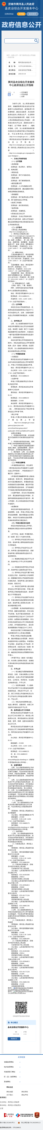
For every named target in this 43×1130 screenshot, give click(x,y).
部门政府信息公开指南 (28, 55)
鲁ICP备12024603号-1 (7, 1122)
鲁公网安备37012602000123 (30, 1122)
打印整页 (24, 92)
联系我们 (3, 1097)
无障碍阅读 (9, 14)
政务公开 (14, 55)
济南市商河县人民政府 (21, 4)
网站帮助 (25, 1092)
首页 (8, 55)
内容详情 (11, 57)
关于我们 (9, 1095)
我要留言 (14, 1039)
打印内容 (24, 94)
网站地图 (9, 1092)
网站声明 (25, 1095)
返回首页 (32, 14)
